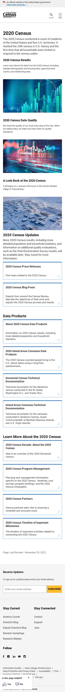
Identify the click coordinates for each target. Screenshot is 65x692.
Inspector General (11, 674)
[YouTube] (19, 656)
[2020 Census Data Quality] (32, 156)
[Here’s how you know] (32, 3)
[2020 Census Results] (32, 96)
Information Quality (12, 668)
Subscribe (54, 589)
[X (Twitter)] (8, 656)
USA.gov (39, 677)
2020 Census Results (17, 60)
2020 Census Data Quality (20, 120)
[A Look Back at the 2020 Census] (32, 213)
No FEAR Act (29, 674)
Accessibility (44, 671)
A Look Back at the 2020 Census (24, 180)
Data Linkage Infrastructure (38, 668)
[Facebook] (4, 656)
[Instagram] (24, 656)
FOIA (56, 671)
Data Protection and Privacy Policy (19, 671)
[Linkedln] (14, 656)
